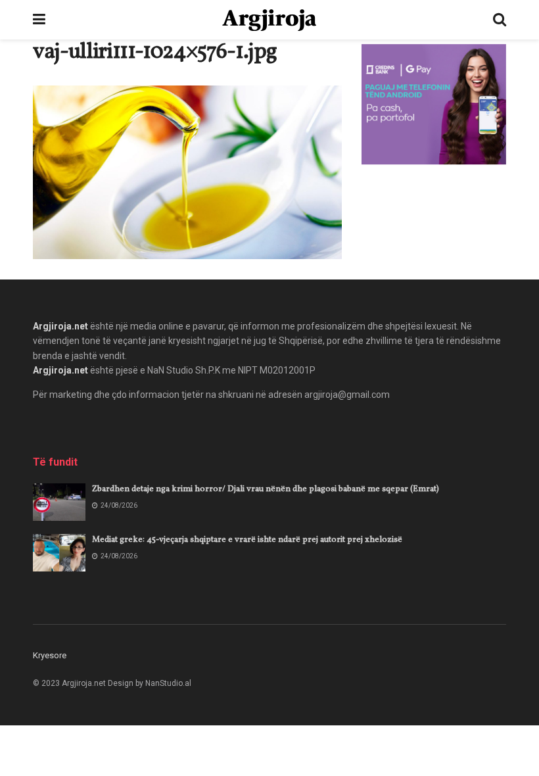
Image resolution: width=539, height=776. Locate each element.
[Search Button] (499, 19)
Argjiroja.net (60, 326)
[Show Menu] (39, 19)
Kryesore (49, 655)
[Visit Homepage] (269, 20)
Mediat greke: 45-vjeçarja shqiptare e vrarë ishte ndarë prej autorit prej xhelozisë (247, 540)
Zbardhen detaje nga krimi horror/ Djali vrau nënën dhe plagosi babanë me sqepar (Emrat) (265, 489)
